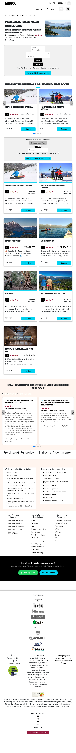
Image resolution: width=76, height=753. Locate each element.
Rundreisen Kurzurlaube (16, 526)
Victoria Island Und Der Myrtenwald (18, 486)
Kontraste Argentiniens (51, 489)
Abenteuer (59, 541)
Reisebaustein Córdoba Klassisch (55, 492)
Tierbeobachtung (37, 541)
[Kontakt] (61, 9)
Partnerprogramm (63, 656)
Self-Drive (35, 550)
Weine (57, 529)
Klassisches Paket (49, 475)
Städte (57, 538)
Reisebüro (52, 9)
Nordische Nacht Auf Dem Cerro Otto (20, 506)
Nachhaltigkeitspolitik (63, 658)
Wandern (34, 523)
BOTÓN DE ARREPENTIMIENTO (38, 732)
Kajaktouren (35, 532)
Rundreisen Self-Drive (15, 520)
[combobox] (38, 49)
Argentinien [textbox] (36, 50)
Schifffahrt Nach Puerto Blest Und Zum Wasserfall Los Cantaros (20, 489)
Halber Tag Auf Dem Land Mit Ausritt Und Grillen (20, 494)
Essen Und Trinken (37, 547)
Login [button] (40, 9)
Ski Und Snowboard (38, 538)
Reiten (33, 520)
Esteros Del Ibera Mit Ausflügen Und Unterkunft (55, 482)
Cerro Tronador (12, 475)
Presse (63, 663)
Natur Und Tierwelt (61, 523)
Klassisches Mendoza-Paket (53, 501)
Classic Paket (48, 498)
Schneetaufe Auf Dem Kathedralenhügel (21, 483)
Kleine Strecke (12, 472)
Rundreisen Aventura (15, 529)
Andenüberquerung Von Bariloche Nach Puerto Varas (20, 502)
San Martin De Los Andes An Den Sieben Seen (20, 479)
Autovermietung (37, 553)
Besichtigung (36, 544)
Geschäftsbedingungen (63, 660)
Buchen (28, 129)
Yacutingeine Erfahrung (51, 478)
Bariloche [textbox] (30, 56)
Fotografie (59, 526)
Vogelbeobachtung (38, 535)
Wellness (58, 532)
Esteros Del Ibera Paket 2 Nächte (54, 472)
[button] (4, 103)
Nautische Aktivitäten (38, 529)
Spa (32, 526)
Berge (57, 535)
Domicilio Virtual (14, 663)
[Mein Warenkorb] (68, 9)
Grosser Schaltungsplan (15, 498)
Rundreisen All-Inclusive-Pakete (13, 533)
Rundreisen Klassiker (15, 523)
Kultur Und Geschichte (63, 520)
